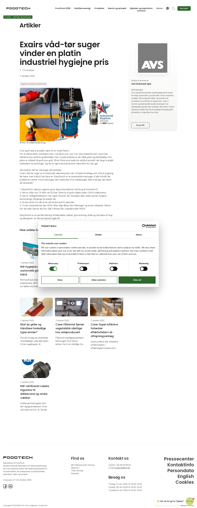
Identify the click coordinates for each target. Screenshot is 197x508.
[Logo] (18, 8)
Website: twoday (187, 506)
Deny (60, 280)
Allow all (137, 280)
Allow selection (98, 280)
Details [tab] (98, 235)
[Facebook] (5, 488)
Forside (8, 17)
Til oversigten (28, 70)
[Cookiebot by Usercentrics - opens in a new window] (144, 226)
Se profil (140, 125)
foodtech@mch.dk (122, 468)
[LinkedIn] (10, 488)
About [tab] (139, 235)
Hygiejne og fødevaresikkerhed (33, 84)
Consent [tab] (58, 235)
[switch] (83, 269)
